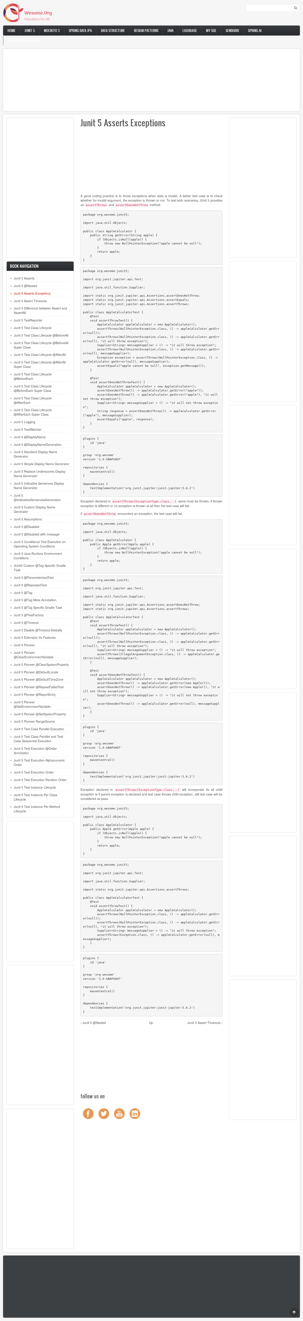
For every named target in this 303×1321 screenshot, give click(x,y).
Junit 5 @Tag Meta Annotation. (35, 600)
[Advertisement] (136, 80)
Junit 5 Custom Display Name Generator (34, 509)
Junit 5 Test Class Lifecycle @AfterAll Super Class (40, 364)
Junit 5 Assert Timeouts (30, 301)
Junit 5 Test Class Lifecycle (33, 327)
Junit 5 (30, 30)
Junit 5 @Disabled (26, 526)
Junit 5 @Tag (23, 592)
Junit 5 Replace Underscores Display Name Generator (39, 473)
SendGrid (232, 30)
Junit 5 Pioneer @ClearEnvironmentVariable (33, 654)
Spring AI (255, 30)
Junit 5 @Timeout (26, 622)
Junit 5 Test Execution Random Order (40, 780)
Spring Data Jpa (80, 30)
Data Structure (113, 30)
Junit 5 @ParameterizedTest (34, 577)
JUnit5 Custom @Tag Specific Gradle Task (40, 567)
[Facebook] (88, 1113)
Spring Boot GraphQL (24, 40)
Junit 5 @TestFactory (29, 615)
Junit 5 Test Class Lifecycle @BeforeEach (33, 376)
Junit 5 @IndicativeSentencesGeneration (37, 497)
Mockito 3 (52, 30)
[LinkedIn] (134, 1113)
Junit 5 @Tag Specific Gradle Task (38, 607)
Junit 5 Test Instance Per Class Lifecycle (35, 797)
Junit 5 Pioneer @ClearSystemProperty (41, 664)
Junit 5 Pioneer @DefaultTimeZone (38, 679)
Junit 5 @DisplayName (30, 437)
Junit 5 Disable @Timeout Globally (38, 630)
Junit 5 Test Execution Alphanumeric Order (39, 762)
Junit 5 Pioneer (24, 645)
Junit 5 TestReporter (28, 320)
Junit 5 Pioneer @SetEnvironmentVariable (32, 704)
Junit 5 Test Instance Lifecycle (35, 787)
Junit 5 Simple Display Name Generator (41, 464)
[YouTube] (119, 1113)
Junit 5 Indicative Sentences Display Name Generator (39, 485)
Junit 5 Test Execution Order (34, 772)
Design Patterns (146, 30)
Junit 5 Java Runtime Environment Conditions (38, 555)
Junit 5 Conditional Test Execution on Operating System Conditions (40, 544)
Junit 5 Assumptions (28, 519)
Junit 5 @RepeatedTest (30, 585)
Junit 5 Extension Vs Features (35, 637)
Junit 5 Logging (24, 422)
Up (151, 1022)
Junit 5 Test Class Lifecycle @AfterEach (33, 400)
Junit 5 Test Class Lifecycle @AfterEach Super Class (33, 412)
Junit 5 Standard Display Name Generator (35, 454)
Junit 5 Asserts (24, 278)
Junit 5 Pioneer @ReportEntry (35, 694)
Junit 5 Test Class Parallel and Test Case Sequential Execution (38, 738)
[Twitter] (103, 1113)
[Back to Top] (294, 1312)
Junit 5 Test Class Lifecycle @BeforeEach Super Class (33, 388)
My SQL (211, 30)
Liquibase (190, 30)
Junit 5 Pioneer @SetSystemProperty (40, 714)
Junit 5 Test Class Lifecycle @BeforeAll (41, 335)
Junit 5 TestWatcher (27, 429)
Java (170, 30)
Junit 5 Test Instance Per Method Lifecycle (37, 808)
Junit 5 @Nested (25, 286)
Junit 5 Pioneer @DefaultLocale (36, 672)
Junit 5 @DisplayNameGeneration (37, 444)
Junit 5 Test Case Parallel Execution (39, 729)
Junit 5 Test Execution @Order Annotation (35, 750)
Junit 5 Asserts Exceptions (32, 293)
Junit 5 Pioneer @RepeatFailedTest (39, 687)
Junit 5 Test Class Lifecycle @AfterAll (40, 354)
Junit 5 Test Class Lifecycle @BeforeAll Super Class (41, 345)
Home (12, 30)
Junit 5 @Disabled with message (36, 534)
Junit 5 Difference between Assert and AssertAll (40, 310)
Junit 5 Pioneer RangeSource (34, 721)
